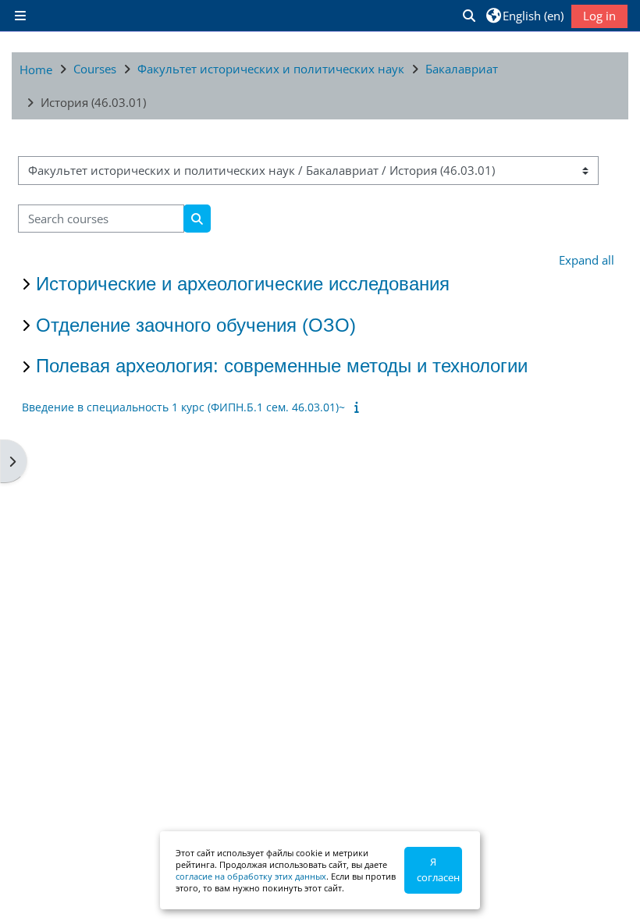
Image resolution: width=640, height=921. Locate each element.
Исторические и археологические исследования (243, 283)
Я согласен (438, 869)
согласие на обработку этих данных (251, 876)
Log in (599, 15)
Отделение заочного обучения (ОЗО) (196, 325)
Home (36, 69)
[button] (468, 15)
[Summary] (359, 406)
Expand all (586, 260)
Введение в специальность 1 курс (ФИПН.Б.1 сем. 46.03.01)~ (183, 407)
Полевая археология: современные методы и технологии (282, 365)
